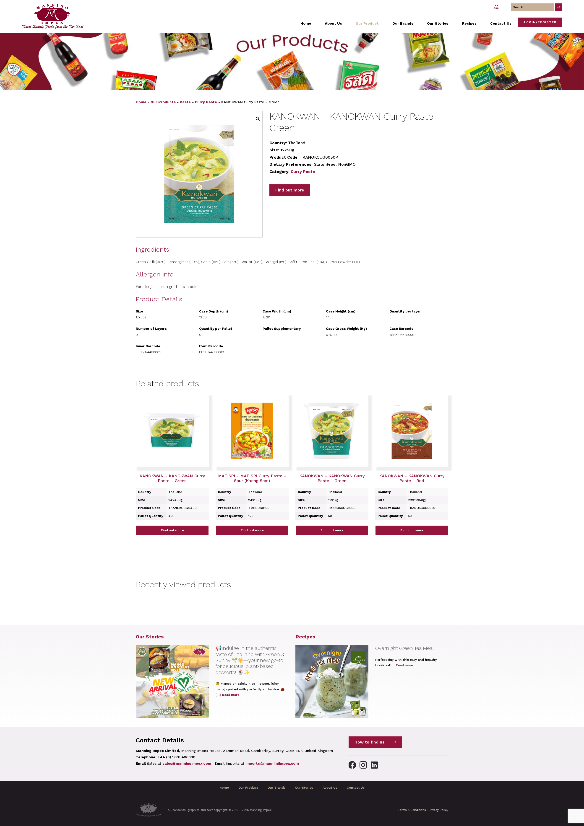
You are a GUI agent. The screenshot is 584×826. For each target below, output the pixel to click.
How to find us (369, 742)
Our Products (163, 102)
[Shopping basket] (496, 7)
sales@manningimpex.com (186, 763)
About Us (330, 787)
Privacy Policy (438, 810)
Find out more (289, 190)
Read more (231, 695)
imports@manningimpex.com (272, 763)
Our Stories (150, 637)
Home (141, 102)
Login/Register (540, 22)
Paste (185, 102)
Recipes (305, 637)
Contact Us (356, 787)
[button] (258, 119)
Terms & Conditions (412, 810)
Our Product (248, 787)
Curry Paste (206, 102)
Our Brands (276, 787)
